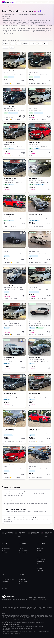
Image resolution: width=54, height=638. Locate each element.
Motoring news (5, 585)
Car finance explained (23, 546)
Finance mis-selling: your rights (8, 579)
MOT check (39, 550)
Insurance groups (40, 561)
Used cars (4, 6)
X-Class (5, 47)
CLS (39, 43)
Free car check (40, 548)
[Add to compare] (21, 53)
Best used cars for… (6, 548)
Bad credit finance (23, 550)
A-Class (5, 43)
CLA (18, 43)
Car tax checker (40, 552)
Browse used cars (5, 546)
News (51, 2)
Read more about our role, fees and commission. (10, 624)
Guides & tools (5, 577)
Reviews (46, 2)
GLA (12, 43)
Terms (35, 597)
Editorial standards (23, 581)
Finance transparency (23, 554)
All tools (38, 546)
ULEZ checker (40, 566)
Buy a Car (18, 2)
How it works (4, 588)
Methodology (22, 579)
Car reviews (4, 550)
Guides (31, 2)
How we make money (33, 599)
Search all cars (5, 552)
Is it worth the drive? (41, 559)
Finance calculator (40, 554)
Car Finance (25, 2)
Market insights (5, 583)
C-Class (25, 43)
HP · (6, 81)
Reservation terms (41, 597)
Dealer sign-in (22, 583)
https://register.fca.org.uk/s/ (45, 631)
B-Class (33, 43)
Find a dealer (4, 554)
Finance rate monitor (23, 552)
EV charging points (41, 563)
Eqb (12, 47)
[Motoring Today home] (8, 2)
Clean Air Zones (38, 2)
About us (21, 577)
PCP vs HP (21, 548)
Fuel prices (39, 557)
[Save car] (24, 53)
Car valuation (39, 568)
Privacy (30, 597)
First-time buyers (5, 581)
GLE (45, 43)
